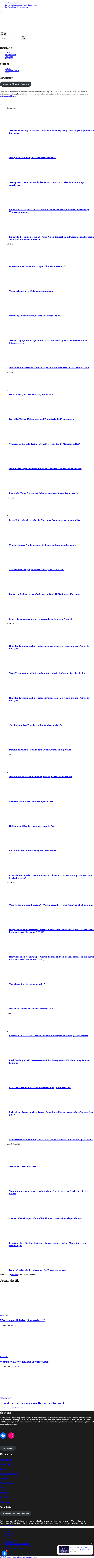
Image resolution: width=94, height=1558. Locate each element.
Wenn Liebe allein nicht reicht (23, 1166)
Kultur (9, 1013)
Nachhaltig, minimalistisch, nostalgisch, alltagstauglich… (35, 315)
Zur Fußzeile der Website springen (17, 7)
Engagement (11, 108)
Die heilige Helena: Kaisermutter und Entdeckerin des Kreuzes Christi (42, 419)
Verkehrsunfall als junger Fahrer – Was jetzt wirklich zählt (36, 569)
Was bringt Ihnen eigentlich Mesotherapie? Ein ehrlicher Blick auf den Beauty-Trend (49, 367)
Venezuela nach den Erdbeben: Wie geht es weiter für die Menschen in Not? (44, 444)
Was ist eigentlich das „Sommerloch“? (27, 984)
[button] (17, 1544)
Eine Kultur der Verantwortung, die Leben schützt (32, 850)
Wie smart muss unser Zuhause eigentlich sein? (31, 291)
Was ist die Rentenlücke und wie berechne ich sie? (32, 1008)
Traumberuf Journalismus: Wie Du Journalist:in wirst (32, 1402)
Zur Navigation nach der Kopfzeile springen (21, 5)
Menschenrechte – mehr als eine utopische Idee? (31, 801)
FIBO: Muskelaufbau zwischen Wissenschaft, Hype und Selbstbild (40, 1087)
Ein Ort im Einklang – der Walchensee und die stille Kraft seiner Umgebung (44, 594)
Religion (10, 372)
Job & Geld (11, 882)
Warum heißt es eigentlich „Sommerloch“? (25, 1361)
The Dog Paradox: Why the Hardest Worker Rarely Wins (36, 725)
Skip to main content (12, 3)
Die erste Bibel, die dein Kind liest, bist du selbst (31, 394)
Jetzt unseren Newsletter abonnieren (16, 84)
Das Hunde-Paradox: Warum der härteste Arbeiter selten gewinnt (40, 750)
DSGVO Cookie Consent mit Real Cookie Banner (18, 1557)
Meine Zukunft (12, 624)
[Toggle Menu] (1, 104)
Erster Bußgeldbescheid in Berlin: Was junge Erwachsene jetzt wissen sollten (44, 520)
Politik (9, 754)
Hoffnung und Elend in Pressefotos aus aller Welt (32, 826)
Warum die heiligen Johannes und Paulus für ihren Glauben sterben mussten (45, 468)
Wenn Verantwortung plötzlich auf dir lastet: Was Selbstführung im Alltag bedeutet (48, 673)
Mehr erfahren (8, 1448)
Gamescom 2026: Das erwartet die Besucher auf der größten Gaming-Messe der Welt (48, 1035)
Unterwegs (10, 498)
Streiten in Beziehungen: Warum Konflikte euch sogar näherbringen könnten (45, 1218)
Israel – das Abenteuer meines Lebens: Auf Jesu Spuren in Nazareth (41, 619)
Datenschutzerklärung (8, 96)
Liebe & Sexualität (13, 1144)
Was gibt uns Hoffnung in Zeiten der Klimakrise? (32, 157)
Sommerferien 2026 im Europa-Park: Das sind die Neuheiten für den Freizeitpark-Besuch (51, 1139)
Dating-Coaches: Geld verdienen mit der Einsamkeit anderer (37, 1270)
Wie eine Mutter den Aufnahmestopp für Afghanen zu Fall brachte (40, 776)
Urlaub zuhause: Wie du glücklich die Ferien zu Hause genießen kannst (42, 545)
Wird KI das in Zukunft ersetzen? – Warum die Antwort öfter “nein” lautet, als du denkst (51, 905)
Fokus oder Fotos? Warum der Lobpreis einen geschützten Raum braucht (43, 493)
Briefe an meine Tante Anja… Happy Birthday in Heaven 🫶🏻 (37, 266)
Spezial (3, 1497)
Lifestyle (10, 244)
